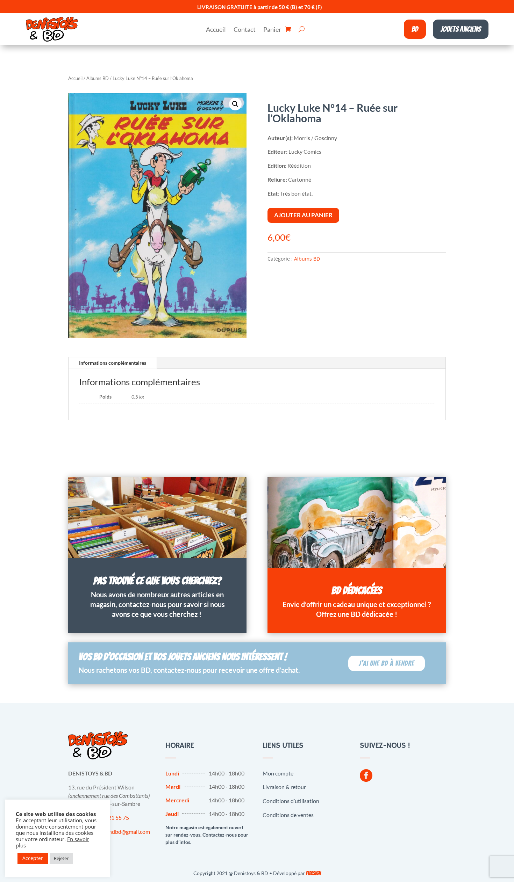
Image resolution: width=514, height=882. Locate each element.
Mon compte (278, 773)
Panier (272, 30)
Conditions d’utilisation (291, 800)
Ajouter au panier (303, 215)
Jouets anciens (461, 29)
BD (415, 29)
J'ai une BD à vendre (386, 663)
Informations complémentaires (112, 363)
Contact (245, 30)
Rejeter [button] (61, 858)
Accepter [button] (32, 858)
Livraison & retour (284, 786)
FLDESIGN (313, 873)
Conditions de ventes (288, 814)
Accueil (216, 30)
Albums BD (97, 78)
